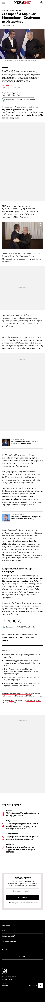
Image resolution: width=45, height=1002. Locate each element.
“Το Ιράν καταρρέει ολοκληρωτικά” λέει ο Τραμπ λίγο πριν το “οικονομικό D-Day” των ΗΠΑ (22, 663)
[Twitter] (9, 94)
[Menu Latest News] (41, 2)
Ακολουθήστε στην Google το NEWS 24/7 (17, 693)
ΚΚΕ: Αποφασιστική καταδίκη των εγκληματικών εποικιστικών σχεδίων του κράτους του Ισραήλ (21, 671)
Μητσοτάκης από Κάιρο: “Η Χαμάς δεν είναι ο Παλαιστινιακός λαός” (26, 517)
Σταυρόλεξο (30, 700)
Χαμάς (39, 533)
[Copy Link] (19, 94)
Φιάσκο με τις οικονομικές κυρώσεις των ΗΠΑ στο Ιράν (23, 655)
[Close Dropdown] (42, 925)
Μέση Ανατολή (15, 10)
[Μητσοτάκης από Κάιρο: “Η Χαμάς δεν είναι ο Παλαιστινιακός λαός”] (6, 517)
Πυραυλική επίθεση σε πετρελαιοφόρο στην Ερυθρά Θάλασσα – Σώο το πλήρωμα (22, 684)
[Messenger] (14, 94)
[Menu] (3, 2)
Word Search (15, 703)
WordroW (5, 703)
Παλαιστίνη (13, 637)
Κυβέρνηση (30, 637)
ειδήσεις (17, 696)
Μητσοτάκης (8, 259)
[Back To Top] (40, 985)
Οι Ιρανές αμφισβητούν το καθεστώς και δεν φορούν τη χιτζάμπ (22, 678)
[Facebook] (4, 94)
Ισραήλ (29, 110)
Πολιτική (5, 10)
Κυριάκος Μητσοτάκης (29, 634)
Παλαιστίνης (15, 560)
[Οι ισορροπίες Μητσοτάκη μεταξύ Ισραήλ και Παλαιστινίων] (6, 442)
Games (11, 700)
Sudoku (38, 700)
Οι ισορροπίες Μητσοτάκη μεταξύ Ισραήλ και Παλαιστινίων (24, 442)
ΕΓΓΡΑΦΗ (22, 956)
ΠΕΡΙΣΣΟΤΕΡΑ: (7, 651)
